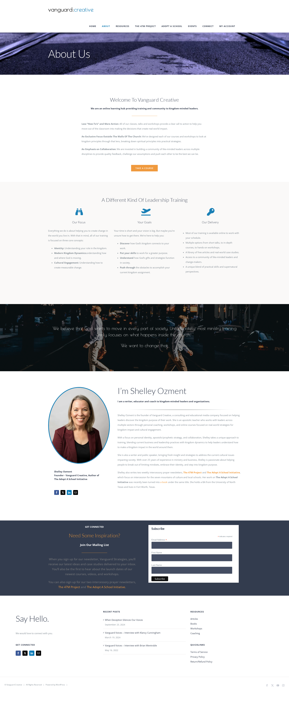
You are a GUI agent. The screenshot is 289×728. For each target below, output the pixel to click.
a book (163, 482)
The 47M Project (69, 587)
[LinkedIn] (31, 653)
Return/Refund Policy (201, 661)
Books (193, 623)
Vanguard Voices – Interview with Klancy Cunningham (132, 632)
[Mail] (38, 653)
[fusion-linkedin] (69, 492)
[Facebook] (18, 653)
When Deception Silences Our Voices (124, 619)
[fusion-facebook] (56, 492)
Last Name (156, 565)
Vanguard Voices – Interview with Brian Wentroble (131, 645)
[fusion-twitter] (63, 492)
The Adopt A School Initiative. (106, 587)
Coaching (195, 633)
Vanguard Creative (14, 684)
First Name (156, 552)
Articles (194, 618)
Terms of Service (199, 651)
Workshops (196, 628)
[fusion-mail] (75, 492)
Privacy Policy (197, 656)
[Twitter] (25, 653)
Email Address (159, 539)
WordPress (60, 684)
